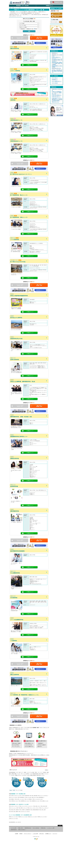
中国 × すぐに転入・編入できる (30, 797)
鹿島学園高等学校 (14, 511)
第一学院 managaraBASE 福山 (18, 261)
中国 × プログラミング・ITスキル (24, 811)
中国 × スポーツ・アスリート (14, 806)
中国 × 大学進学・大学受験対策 (24, 809)
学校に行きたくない (55, 101)
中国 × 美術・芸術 (42, 809)
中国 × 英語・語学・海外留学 (14, 809)
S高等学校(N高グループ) (16, 120)
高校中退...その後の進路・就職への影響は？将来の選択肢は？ (57, 71)
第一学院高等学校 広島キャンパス (18, 217)
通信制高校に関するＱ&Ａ (56, 68)
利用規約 (20, 833)
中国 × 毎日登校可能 (25, 795)
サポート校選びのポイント (56, 81)
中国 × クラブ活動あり (28, 799)
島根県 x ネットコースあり (23, 816)
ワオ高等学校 (13, 640)
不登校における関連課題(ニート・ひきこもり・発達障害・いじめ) (57, 92)
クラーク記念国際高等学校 (16, 619)
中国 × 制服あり (11, 799)
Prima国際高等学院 (15, 573)
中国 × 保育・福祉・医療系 (13, 811)
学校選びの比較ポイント (56, 57)
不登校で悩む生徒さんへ (56, 96)
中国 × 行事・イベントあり (19, 799)
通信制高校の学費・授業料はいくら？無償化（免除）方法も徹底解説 (57, 63)
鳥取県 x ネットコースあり (13, 816)
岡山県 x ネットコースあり (32, 816)
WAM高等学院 (13, 597)
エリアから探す (57, 13)
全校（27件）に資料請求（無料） (39, 38)
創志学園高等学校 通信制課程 (17, 551)
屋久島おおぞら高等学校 (16, 317)
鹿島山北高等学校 (14, 674)
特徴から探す (56, 16)
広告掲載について (48, 833)
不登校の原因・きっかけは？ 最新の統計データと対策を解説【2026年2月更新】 (57, 99)
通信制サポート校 (30, 28)
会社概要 (16, 833)
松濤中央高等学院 (14, 359)
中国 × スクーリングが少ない (43, 795)
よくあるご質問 (35, 833)
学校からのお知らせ (21, 829)
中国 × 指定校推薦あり (40, 797)
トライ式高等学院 (14, 239)
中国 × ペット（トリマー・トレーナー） (26, 806)
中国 (13, 7)
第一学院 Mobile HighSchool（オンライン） (21, 174)
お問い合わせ (41, 833)
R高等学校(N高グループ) (16, 141)
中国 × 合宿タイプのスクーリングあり (15, 795)
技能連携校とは (54, 79)
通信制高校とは (54, 53)
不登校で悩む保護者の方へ (56, 95)
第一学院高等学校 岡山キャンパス (18, 195)
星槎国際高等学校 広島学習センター (19, 436)
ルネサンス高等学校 (15, 70)
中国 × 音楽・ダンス (36, 806)
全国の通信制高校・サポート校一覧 (15, 822)
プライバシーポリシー (27, 833)
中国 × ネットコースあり (13, 797)
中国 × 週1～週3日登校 (33, 795)
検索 (29, 31)
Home (10, 7)
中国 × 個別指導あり (21, 797)
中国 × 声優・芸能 (44, 806)
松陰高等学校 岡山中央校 (16, 338)
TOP (60, 825)
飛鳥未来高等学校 (14, 48)
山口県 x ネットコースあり (13, 818)
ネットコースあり (18, 7)
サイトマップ (55, 833)
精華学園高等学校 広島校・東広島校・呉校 (21, 416)
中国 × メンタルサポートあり (37, 799)
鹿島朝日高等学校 (14, 458)
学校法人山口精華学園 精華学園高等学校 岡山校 (22, 381)
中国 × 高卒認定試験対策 (34, 809)
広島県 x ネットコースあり (42, 816)
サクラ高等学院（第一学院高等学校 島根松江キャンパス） (24, 694)
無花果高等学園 (14, 486)
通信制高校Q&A (14, 829)
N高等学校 (12, 100)
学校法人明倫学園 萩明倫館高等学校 (19, 295)
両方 (36, 28)
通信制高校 (23, 28)
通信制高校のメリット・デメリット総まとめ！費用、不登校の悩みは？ (57, 59)
